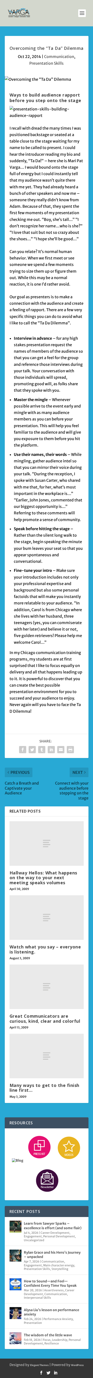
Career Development (55, 1232)
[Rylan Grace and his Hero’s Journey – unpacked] (15, 1256)
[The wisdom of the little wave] (15, 1338)
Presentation (33, 1323)
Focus (47, 1340)
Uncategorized (34, 1240)
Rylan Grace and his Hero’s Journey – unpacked (52, 1254)
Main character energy (58, 1265)
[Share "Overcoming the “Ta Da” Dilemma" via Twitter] (32, 749)
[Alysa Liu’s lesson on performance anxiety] (15, 1313)
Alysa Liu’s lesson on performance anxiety (51, 1312)
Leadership (59, 1340)
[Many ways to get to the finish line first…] (47, 1056)
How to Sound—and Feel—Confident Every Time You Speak (50, 1283)
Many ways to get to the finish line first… (44, 1087)
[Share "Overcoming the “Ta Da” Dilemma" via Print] (70, 749)
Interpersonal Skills (37, 1297)
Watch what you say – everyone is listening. (45, 949)
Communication (59, 56)
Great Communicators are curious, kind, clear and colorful (45, 1018)
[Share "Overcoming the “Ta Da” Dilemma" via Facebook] (22, 749)
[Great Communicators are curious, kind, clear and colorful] (47, 987)
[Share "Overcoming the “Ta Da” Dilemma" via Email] (61, 749)
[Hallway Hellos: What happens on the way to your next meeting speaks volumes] (47, 843)
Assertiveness (54, 1290)
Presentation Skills (46, 63)
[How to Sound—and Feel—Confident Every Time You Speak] (15, 1284)
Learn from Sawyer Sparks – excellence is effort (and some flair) (53, 1225)
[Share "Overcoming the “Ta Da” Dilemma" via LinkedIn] (51, 749)
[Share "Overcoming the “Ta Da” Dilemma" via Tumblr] (41, 749)
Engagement (33, 1236)
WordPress (77, 1365)
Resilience (51, 1343)
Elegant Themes (39, 1365)
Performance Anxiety (58, 1319)
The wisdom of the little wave (48, 1335)
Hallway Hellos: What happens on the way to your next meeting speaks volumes (43, 877)
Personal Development (59, 1236)
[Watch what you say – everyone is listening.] (47, 917)
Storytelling (60, 1269)
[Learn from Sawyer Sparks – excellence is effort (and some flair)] (15, 1227)
